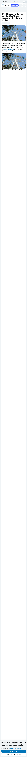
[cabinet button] (24, 5)
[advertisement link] (15, 5)
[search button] (20, 5)
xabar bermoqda (9, 49)
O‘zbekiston (5, 23)
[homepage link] (5, 5)
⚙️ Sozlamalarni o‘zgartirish (14, 754)
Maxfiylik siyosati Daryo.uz (15, 748)
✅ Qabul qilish (13, 751)
